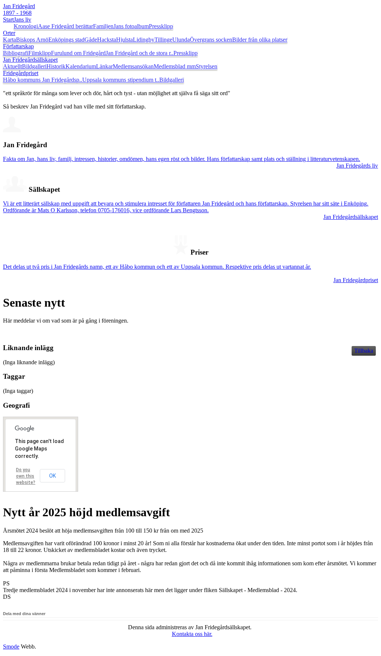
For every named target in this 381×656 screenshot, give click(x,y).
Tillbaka (363, 351)
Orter (9, 33)
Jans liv (22, 19)
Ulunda (181, 39)
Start (8, 19)
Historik (56, 66)
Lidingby (143, 39)
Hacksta (106, 39)
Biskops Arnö (32, 39)
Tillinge (163, 39)
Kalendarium (80, 66)
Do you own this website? (25, 476)
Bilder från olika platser (259, 39)
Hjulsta (124, 39)
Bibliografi (15, 53)
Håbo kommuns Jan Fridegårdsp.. (42, 80)
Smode (11, 646)
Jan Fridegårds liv (357, 165)
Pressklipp (161, 26)
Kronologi (26, 26)
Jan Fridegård (19, 9)
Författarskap (18, 46)
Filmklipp (39, 53)
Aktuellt (12, 66)
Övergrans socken (211, 39)
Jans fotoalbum (131, 26)
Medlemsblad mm (175, 66)
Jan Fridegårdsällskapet (30, 59)
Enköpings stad (66, 39)
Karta (9, 39)
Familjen (103, 26)
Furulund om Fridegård (78, 53)
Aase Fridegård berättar (65, 26)
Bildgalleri (34, 66)
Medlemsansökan (133, 66)
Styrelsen (206, 66)
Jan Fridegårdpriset (355, 280)
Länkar (104, 66)
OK (52, 476)
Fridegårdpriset (20, 73)
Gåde (90, 39)
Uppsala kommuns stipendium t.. (120, 80)
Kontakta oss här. (192, 634)
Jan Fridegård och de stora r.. (139, 53)
